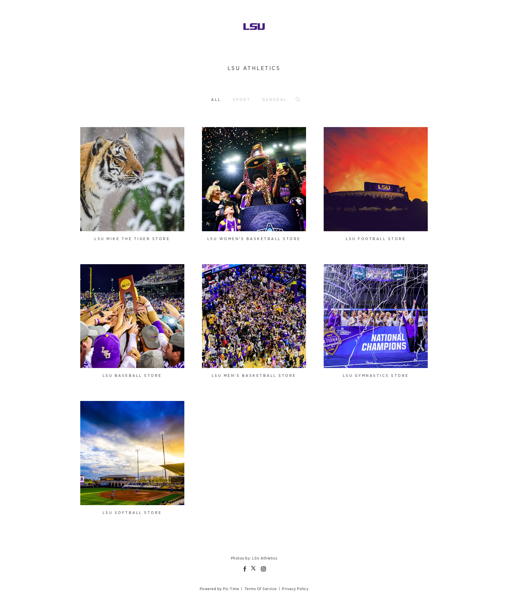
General (274, 99)
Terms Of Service (261, 589)
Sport (242, 99)
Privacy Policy (295, 589)
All (216, 99)
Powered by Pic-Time (219, 589)
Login (91, 135)
